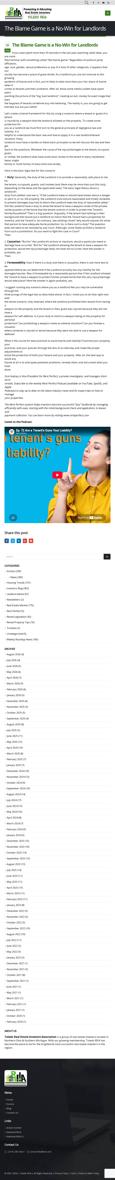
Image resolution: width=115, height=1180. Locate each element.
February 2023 (15, 899)
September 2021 (16, 980)
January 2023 (14, 905)
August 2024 (14, 794)
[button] (86, 3)
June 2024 (12, 806)
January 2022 (14, 957)
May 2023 (12, 881)
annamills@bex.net (41, 1151)
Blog (8, 1108)
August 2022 (14, 934)
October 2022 (14, 922)
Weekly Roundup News (19, 639)
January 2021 (14, 1010)
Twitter (13, 541)
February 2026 (15, 689)
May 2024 (12, 811)
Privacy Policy (61, 1173)
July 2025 (12, 730)
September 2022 (16, 928)
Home (9, 1099)
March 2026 (13, 683)
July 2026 (12, 660)
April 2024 (12, 817)
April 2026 (12, 677)
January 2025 (14, 765)
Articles (11, 571)
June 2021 (12, 986)
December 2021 (15, 963)
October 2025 (14, 712)
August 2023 (14, 864)
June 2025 (12, 736)
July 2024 (12, 800)
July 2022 (12, 940)
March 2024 (13, 823)
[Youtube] (103, 3)
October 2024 (14, 782)
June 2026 (12, 666)
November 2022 (16, 916)
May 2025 (12, 741)
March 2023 (13, 893)
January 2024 (14, 835)
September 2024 (16, 788)
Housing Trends (16, 582)
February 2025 (15, 759)
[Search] (107, 556)
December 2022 (15, 911)
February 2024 (15, 829)
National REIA (13, 1132)
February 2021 (15, 1004)
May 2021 (12, 992)
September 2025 (16, 718)
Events (10, 1103)
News (13, 577)
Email (31, 541)
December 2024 (15, 771)
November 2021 (16, 969)
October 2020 (14, 1016)
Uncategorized (15, 633)
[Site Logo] (28, 13)
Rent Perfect (14, 611)
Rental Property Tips (18, 622)
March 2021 (13, 998)
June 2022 (12, 945)
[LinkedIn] (108, 3)
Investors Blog (15, 588)
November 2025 (16, 706)
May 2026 (12, 672)
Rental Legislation (16, 616)
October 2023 (14, 852)
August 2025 (14, 724)
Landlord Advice (15, 594)
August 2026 (14, 654)
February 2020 (15, 1021)
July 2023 (12, 870)
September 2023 (16, 858)
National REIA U (15, 1136)
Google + (25, 541)
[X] (98, 3)
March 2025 (13, 753)
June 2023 (12, 876)
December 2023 (15, 841)
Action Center (14, 1127)
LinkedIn (19, 541)
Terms (73, 1173)
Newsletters (13, 599)
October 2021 (14, 975)
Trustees (12, 628)
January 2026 (14, 695)
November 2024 (16, 776)
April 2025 (12, 747)
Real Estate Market (17, 605)
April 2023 (12, 887)
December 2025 (15, 701)
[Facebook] (93, 3)
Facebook (6, 541)
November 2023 (16, 846)
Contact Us (12, 1112)
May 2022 (12, 951)
